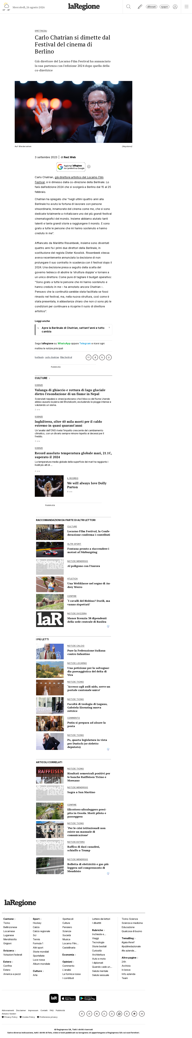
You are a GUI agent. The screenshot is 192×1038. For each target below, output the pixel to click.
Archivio (126, 965)
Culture (37, 971)
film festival (66, 357)
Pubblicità (60, 1010)
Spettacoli (67, 918)
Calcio (36, 927)
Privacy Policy (10, 1017)
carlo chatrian (52, 357)
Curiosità (97, 950)
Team (125, 978)
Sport (36, 918)
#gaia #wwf (128, 942)
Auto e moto (99, 958)
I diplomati (97, 962)
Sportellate (39, 955)
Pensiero (67, 927)
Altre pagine (129, 957)
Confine (7, 965)
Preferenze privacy (48, 1017)
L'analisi (66, 969)
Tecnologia (98, 942)
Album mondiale (41, 963)
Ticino (6, 922)
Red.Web (70, 157)
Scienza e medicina (132, 922)
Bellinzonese (10, 927)
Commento (68, 965)
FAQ (52, 1010)
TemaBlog (128, 938)
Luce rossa (39, 959)
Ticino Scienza (130, 918)
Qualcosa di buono (132, 931)
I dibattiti (96, 922)
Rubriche (98, 930)
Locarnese (9, 931)
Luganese (8, 935)
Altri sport (38, 947)
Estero (7, 961)
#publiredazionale (131, 946)
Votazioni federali (12, 954)
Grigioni (7, 943)
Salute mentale (100, 971)
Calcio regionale (41, 931)
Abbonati (151, 6)
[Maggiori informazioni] (89, 167)
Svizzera (8, 950)
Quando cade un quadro (101, 967)
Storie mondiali (41, 951)
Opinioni (67, 961)
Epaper (164, 6)
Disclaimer (21, 1010)
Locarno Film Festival (69, 943)
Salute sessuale (100, 975)
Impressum (33, 1010)
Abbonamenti (8, 1010)
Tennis (36, 939)
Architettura (98, 954)
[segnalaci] (140, 6)
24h (124, 961)
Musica (66, 939)
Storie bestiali (99, 946)
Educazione (128, 927)
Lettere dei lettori (101, 918)
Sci (34, 935)
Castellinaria (68, 947)
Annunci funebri (9, 1014)
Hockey (37, 922)
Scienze (66, 931)
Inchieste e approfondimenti (101, 934)
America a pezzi (12, 974)
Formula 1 (38, 943)
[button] (82, 1014)
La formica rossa (71, 974)
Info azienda (128, 974)
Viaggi (95, 938)
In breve (126, 969)
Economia (68, 954)
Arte (35, 975)
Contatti (44, 1010)
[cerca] (128, 6)
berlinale (39, 357)
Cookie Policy (28, 1017)
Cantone (8, 918)
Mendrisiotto (10, 939)
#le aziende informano (128, 951)
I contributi (68, 978)
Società (66, 935)
